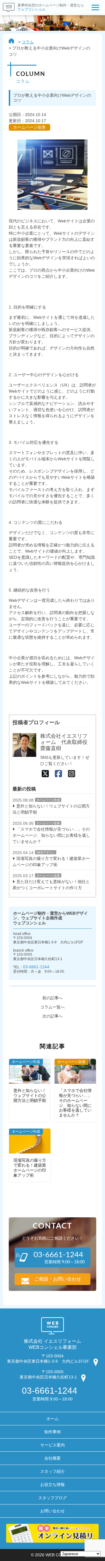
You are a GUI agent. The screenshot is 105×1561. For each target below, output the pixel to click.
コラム (28, 42)
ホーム (52, 1418)
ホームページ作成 (48, 800)
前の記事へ (52, 998)
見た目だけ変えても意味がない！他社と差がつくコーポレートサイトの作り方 (51, 884)
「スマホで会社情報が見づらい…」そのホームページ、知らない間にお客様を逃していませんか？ (51, 835)
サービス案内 (52, 1445)
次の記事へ (52, 1016)
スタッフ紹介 (52, 1471)
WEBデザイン (45, 852)
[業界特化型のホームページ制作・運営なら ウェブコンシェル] (42, 13)
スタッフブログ (52, 1497)
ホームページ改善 (48, 823)
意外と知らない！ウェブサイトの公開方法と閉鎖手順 (51, 809)
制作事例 (52, 1431)
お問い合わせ (52, 1511)
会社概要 (52, 1458)
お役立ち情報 (52, 1484)
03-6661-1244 (36, 966)
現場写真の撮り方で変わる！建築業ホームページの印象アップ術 (51, 861)
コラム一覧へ (52, 1007)
